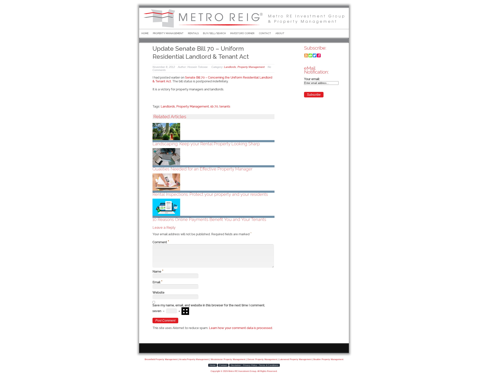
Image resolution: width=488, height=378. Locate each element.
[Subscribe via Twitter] (314, 56)
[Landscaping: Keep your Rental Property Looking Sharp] (213, 131)
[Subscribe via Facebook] (319, 56)
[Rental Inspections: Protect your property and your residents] (213, 182)
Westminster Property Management (228, 359)
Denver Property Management (262, 359)
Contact (265, 33)
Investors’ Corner (242, 33)
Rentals (193, 33)
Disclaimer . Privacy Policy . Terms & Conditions (254, 365)
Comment (160, 242)
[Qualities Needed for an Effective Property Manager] (213, 156)
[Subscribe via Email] (310, 56)
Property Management (168, 33)
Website (158, 292)
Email (157, 282)
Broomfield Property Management (161, 359)
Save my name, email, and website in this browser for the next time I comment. (208, 305)
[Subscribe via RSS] (306, 56)
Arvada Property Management (194, 359)
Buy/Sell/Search (214, 33)
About (279, 33)
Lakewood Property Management (295, 359)
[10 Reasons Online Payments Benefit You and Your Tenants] (213, 207)
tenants (224, 106)
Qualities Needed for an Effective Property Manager (202, 168)
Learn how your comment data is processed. (241, 328)
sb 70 (214, 106)
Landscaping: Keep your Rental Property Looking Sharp (206, 143)
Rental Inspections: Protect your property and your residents (210, 194)
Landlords (230, 66)
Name (157, 271)
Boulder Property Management (328, 359)
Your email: (312, 79)
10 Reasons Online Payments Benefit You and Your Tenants (209, 219)
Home (144, 33)
